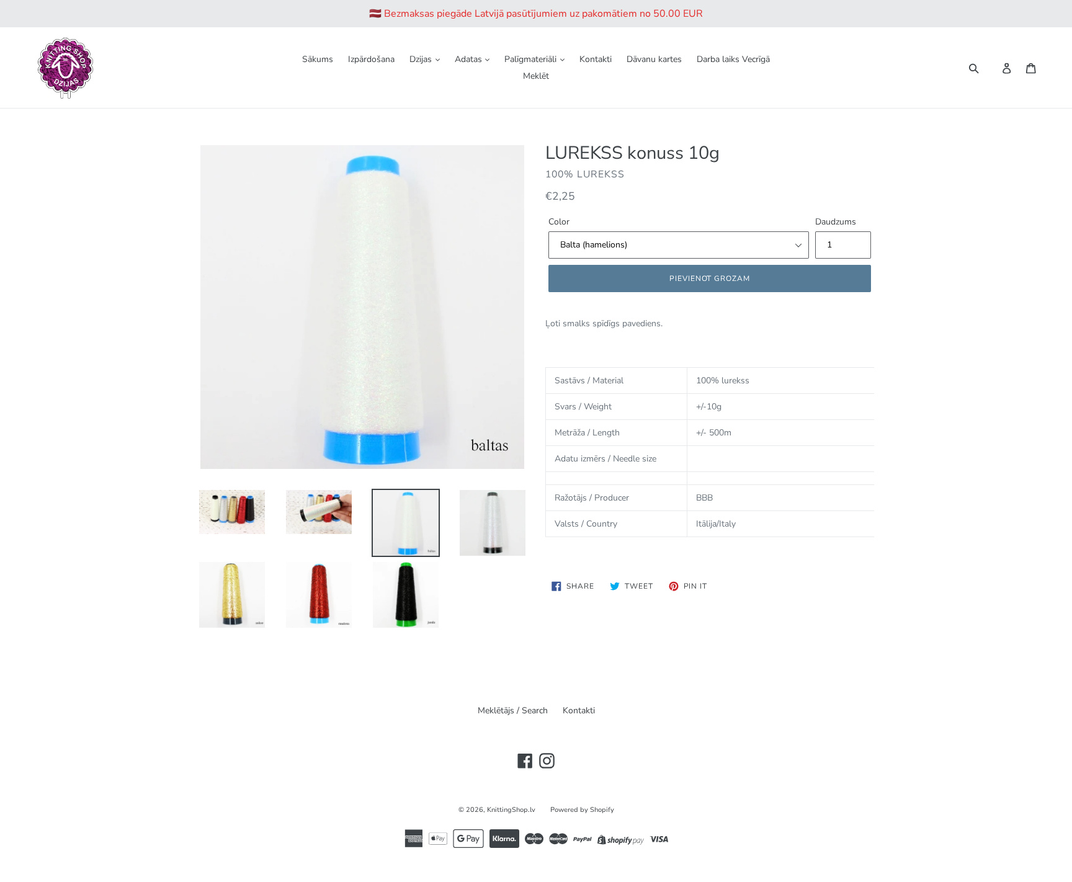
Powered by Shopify (582, 809)
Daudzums (835, 222)
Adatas (470, 59)
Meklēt (536, 76)
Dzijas (421, 59)
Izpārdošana (371, 59)
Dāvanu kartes (654, 59)
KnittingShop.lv (511, 809)
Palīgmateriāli (531, 59)
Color (559, 222)
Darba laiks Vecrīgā (733, 59)
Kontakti (595, 59)
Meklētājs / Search (513, 710)
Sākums (317, 59)
